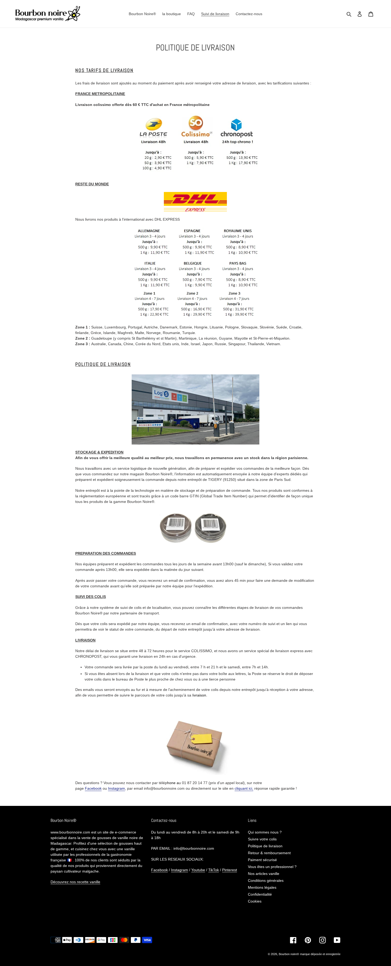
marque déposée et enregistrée (320, 954)
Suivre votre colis (262, 839)
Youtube (198, 870)
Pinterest (229, 870)
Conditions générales (266, 880)
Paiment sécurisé (262, 860)
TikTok (213, 870)
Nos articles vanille (263, 873)
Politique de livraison (265, 846)
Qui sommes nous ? (265, 832)
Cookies (254, 901)
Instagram (116, 788)
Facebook (93, 788)
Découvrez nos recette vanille (75, 882)
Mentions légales (262, 887)
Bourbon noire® (289, 954)
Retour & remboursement (269, 853)
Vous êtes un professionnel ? (272, 867)
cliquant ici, (244, 788)
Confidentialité (260, 894)
